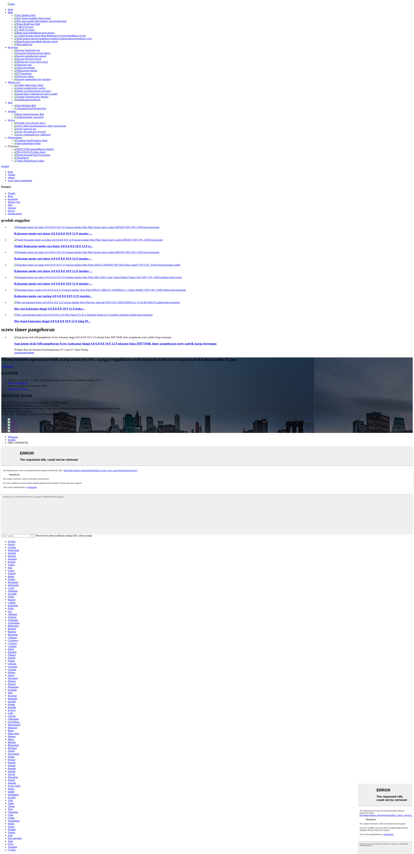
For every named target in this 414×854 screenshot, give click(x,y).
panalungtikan (21, 352)
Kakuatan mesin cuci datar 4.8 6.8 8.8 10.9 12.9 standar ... (53, 233)
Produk (11, 174)
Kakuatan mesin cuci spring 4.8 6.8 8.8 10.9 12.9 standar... (53, 296)
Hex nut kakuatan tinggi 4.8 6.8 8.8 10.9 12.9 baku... (49, 308)
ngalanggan (7, 366)
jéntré (31, 352)
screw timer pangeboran (20, 180)
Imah (10, 171)
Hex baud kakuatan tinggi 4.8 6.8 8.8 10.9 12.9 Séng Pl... (52, 321)
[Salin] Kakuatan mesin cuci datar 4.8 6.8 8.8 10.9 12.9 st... (53, 246)
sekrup (11, 177)
